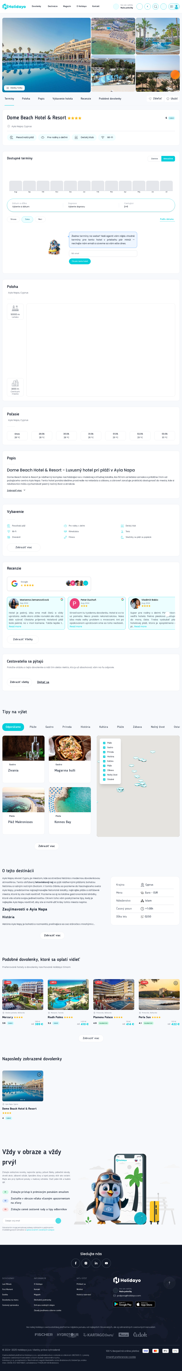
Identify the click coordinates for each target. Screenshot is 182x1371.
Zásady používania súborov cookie (47, 1310)
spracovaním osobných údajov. (40, 1230)
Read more (15, 626)
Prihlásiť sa (81, 1284)
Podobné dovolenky (110, 98)
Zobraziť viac (14, 490)
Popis (41, 98)
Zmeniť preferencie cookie (121, 1357)
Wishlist (80, 1289)
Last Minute (7, 1284)
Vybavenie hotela (62, 98)
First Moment (7, 1289)
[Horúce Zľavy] (175, 74)
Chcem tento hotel (80, 261)
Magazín (37, 1295)
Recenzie (86, 98)
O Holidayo (38, 1284)
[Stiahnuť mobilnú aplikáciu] (163, 6)
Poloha (26, 98)
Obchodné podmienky (42, 1300)
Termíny (9, 98)
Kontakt (37, 1289)
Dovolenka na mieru (10, 1300)
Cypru (25, 878)
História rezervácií (84, 1295)
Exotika (5, 1295)
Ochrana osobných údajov (44, 1305)
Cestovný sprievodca (10, 1305)
